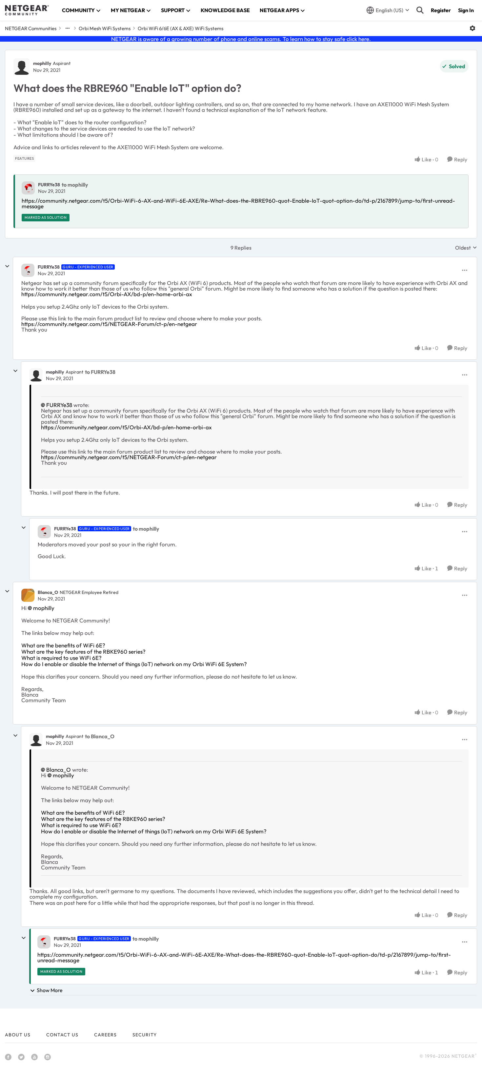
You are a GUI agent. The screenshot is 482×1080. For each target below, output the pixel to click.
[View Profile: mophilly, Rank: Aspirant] (21, 66)
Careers (105, 1035)
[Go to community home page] (27, 10)
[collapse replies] (7, 266)
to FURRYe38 (100, 372)
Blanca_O (48, 592)
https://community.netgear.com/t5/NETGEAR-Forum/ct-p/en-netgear (109, 323)
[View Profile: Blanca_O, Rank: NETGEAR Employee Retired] (27, 595)
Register (441, 10)
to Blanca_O (99, 736)
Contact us (62, 1035)
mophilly (42, 63)
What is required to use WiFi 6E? (61, 657)
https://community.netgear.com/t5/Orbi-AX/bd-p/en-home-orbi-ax (106, 294)
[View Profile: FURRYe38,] (28, 187)
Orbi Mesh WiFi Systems (105, 28)
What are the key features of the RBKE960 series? (83, 651)
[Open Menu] (472, 28)
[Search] (420, 10)
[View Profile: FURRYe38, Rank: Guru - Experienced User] (27, 270)
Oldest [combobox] (466, 247)
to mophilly (75, 184)
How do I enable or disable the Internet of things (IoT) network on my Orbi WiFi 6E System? (134, 664)
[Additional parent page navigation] (67, 28)
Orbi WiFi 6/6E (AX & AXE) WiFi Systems (180, 28)
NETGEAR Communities (30, 28)
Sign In (466, 10)
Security (144, 1035)
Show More (50, 990)
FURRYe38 (49, 184)
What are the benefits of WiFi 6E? (63, 645)
